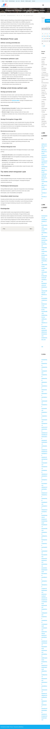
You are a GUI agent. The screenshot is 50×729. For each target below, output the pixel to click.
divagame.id (44, 451)
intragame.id (44, 509)
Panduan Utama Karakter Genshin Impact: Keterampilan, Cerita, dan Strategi (44, 105)
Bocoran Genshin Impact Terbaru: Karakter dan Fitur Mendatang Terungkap (44, 63)
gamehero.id (44, 432)
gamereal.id (44, 558)
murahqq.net (44, 160)
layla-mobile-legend (29, 15)
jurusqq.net (44, 155)
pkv (42, 346)
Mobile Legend (28, 1)
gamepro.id (44, 714)
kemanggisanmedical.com (44, 300)
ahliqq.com (44, 149)
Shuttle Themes (10, 726)
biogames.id (44, 492)
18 (44, 38)
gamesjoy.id (44, 597)
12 (45, 36)
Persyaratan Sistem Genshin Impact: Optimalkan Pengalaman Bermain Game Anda (44, 120)
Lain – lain (18, 1)
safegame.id (44, 487)
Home (3, 1)
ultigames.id (44, 695)
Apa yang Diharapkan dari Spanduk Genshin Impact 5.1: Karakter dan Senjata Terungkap (44, 91)
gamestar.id (44, 440)
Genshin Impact (12, 1)
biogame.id (44, 519)
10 (42, 36)
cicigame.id (44, 588)
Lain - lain (20, 15)
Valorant (33, 1)
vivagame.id (44, 449)
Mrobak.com (44, 258)
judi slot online (15, 100)
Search (43, 18)
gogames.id (44, 693)
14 (49, 36)
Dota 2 (6, 1)
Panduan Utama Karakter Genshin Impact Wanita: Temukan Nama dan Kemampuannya (45, 77)
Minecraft (22, 1)
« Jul (44, 45)
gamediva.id (44, 434)
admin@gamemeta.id (11, 15)
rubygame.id (44, 474)
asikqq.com (44, 144)
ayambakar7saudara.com (44, 221)
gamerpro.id (44, 641)
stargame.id (44, 457)
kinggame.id (44, 716)
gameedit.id (44, 567)
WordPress (21, 726)
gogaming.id (44, 665)
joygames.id (44, 599)
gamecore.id (44, 427)
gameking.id (44, 708)
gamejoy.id (43, 635)
